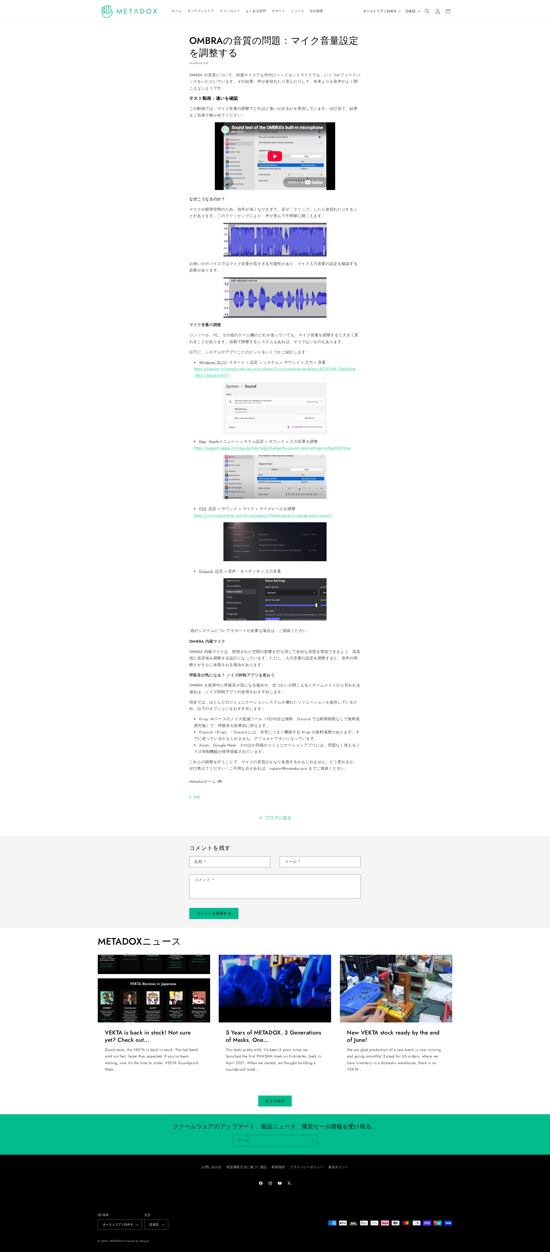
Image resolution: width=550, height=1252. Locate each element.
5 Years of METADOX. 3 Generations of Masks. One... (273, 1036)
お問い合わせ (212, 1167)
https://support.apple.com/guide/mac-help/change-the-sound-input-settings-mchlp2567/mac (272, 448)
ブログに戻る (278, 818)
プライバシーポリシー (307, 1167)
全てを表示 (275, 1100)
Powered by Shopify (136, 1241)
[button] (427, 11)
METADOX (116, 1241)
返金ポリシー (338, 1167)
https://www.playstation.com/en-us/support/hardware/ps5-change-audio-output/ (263, 515)
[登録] (312, 1140)
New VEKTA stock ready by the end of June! (393, 1036)
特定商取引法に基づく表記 (246, 1167)
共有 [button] (197, 797)
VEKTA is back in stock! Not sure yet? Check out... (148, 1036)
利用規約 (278, 1167)
